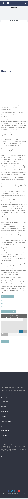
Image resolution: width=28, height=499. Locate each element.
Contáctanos (4, 414)
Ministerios (3, 409)
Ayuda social (4, 406)
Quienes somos (4, 401)
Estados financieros (5, 430)
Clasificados (4, 435)
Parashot (3, 301)
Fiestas (3, 303)
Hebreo (3, 306)
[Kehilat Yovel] (3, 3)
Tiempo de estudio (5, 404)
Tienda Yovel (4, 433)
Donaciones (3, 416)
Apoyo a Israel (4, 411)
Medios (2, 419)
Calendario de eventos (6, 421)
